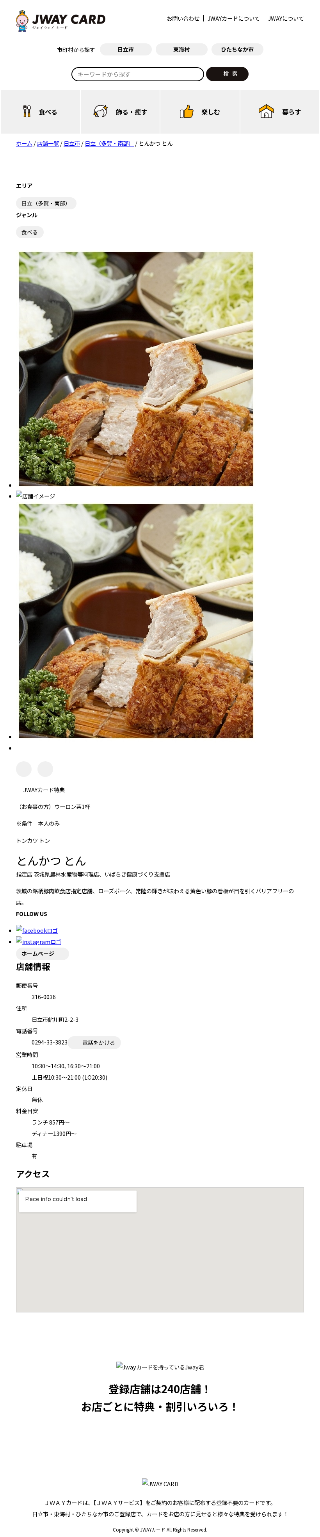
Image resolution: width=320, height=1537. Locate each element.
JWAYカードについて (234, 18)
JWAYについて (286, 18)
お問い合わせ (183, 18)
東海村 (181, 49)
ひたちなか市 (237, 49)
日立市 (125, 49)
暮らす (291, 111)
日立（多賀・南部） (46, 203)
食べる (48, 111)
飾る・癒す (131, 111)
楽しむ (210, 111)
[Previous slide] (24, 769)
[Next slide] (45, 769)
